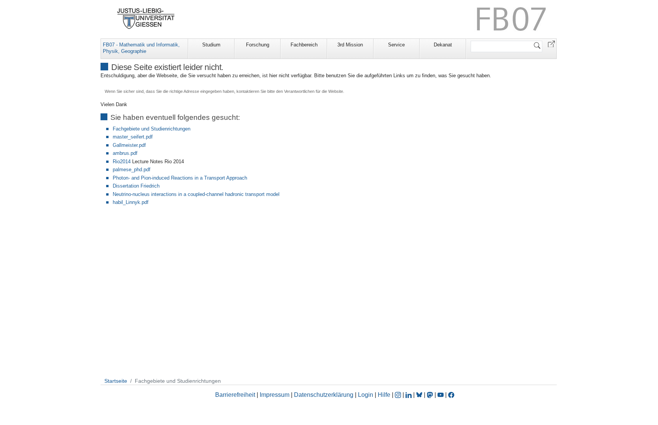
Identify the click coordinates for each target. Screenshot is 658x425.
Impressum (274, 395)
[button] (551, 43)
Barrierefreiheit (235, 395)
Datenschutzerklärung (323, 395)
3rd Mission (350, 45)
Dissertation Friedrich (136, 186)
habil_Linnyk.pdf (131, 202)
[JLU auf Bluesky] (420, 395)
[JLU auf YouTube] (441, 395)
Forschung (257, 45)
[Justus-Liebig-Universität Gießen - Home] (146, 18)
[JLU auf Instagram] (398, 395)
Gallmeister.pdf (129, 145)
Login (366, 395)
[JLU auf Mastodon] (430, 395)
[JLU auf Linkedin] (409, 395)
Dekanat (443, 45)
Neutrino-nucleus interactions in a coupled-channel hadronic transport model (196, 194)
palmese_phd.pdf (131, 169)
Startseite (115, 381)
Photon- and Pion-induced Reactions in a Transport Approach (180, 178)
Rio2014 (122, 161)
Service (396, 45)
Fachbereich (304, 45)
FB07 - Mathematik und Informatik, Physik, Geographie (141, 48)
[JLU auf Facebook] (451, 395)
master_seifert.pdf (133, 137)
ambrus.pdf (125, 153)
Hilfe (384, 395)
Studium (211, 45)
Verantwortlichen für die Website (313, 91)
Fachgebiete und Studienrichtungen (151, 129)
